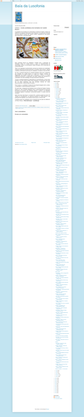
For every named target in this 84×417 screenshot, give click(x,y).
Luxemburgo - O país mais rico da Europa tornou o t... (61, 315)
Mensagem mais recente (19, 142)
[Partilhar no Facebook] (33, 105)
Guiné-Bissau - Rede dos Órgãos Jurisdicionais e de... (61, 311)
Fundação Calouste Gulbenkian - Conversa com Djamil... (61, 170)
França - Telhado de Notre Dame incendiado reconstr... (61, 355)
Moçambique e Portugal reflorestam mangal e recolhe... (61, 270)
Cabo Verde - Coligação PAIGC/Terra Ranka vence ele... (62, 313)
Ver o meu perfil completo (58, 398)
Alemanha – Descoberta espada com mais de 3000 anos (62, 209)
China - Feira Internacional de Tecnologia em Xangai (60, 196)
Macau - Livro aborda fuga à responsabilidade (60, 239)
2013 (56, 391)
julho (56, 95)
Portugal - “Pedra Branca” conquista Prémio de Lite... (62, 301)
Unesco (22, 108)
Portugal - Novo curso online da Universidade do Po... (61, 141)
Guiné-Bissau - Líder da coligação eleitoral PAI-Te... (61, 308)
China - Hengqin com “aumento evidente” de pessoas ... (61, 287)
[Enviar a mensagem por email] (30, 105)
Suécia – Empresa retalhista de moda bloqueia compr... (62, 367)
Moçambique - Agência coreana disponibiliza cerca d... (61, 320)
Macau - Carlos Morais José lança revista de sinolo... (61, 256)
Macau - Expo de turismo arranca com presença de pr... (62, 103)
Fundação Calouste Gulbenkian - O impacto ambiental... (61, 231)
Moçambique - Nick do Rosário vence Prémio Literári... (62, 222)
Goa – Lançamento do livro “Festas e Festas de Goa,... (62, 145)
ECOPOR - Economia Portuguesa (61, 54)
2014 (56, 389)
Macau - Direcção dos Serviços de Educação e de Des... (61, 322)
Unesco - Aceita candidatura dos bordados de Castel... (61, 101)
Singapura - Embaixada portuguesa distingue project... (61, 285)
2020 (56, 381)
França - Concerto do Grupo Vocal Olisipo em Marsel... (61, 131)
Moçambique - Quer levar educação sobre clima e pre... (62, 163)
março (57, 373)
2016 (56, 386)
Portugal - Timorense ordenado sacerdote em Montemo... (61, 294)
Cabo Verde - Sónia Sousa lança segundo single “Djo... (61, 158)
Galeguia (42, 107)
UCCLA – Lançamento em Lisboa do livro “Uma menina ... (62, 122)
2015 (56, 388)
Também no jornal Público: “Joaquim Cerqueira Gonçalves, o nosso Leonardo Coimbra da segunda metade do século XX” (61, 52)
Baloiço (57, 341)
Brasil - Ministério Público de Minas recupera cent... (61, 115)
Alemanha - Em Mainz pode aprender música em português (62, 177)
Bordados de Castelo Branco (32, 107)
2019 (56, 382)
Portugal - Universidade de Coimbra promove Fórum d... (62, 186)
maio (56, 370)
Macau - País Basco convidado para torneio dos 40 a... (62, 358)
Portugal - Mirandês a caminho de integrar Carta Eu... (61, 346)
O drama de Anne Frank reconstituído (62, 335)
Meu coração (58, 271)
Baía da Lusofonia (30, 6)
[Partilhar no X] (32, 105)
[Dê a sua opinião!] (31, 105)
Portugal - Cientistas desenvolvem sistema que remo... (61, 204)
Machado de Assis (58, 60)
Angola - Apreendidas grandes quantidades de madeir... (61, 161)
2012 (56, 392)
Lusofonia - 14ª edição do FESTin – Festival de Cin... (61, 237)
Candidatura (38, 107)
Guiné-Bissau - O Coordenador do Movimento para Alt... (61, 242)
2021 (56, 379)
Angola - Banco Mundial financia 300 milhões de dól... (62, 120)
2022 (56, 378)
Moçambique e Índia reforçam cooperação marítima (60, 99)
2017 (56, 385)
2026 (56, 83)
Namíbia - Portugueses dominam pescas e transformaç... (61, 276)
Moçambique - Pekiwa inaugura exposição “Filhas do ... (61, 224)
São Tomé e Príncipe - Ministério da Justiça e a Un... (61, 110)
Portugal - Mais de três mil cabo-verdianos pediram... (61, 156)
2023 (56, 87)
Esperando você (58, 149)
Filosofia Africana (58, 58)
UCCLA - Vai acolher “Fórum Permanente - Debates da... (61, 260)
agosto (57, 94)
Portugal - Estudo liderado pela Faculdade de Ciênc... (61, 329)
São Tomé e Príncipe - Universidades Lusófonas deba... (62, 113)
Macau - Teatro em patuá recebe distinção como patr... (61, 106)
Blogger (47, 409)
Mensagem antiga (47, 142)
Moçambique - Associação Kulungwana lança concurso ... (62, 251)
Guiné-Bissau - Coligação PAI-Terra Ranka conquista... (61, 292)
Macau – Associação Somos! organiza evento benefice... (62, 299)
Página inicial (33, 142)
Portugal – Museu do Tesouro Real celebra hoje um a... (61, 365)
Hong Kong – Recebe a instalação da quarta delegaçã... (62, 151)
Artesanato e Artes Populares (23, 107)
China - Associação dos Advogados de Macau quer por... (62, 138)
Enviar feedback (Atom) (23, 144)
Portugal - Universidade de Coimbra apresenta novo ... (62, 134)
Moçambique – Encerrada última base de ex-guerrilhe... (62, 212)
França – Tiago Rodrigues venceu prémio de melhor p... (61, 172)
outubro (57, 91)
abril (56, 372)
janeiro (57, 376)
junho (57, 97)
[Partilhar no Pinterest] (34, 105)
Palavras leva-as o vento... (59, 56)
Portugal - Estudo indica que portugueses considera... (60, 265)
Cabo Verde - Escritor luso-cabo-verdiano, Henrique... (61, 344)
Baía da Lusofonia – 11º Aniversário (61, 368)
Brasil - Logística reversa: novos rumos (62, 202)
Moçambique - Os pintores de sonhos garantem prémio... (62, 189)
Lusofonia (45, 107)
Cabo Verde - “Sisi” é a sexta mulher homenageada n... (62, 219)
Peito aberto (58, 210)
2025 (56, 84)
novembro (57, 90)
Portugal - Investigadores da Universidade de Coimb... (60, 306)
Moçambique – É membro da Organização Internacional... (61, 249)
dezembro (57, 88)
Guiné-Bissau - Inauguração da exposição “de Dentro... (61, 191)
